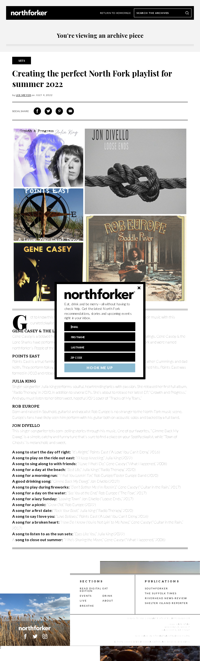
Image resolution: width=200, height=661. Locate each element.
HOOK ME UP (100, 367)
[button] (99, 311)
